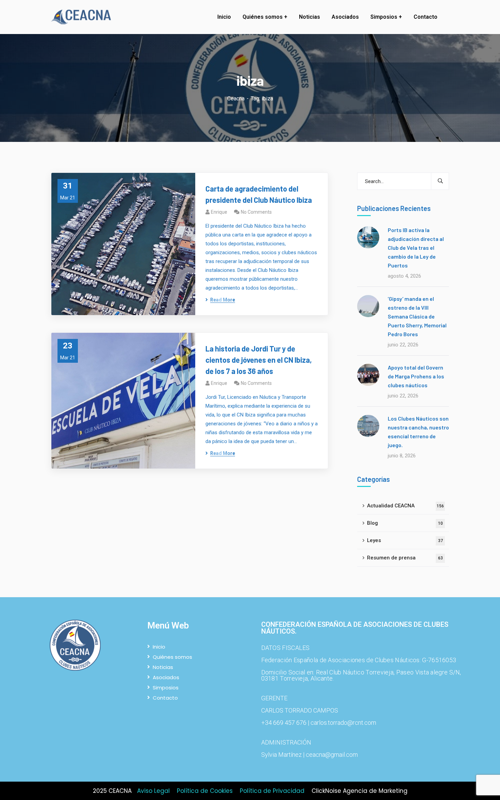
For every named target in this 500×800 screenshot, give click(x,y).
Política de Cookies (205, 791)
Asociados (166, 677)
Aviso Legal (153, 791)
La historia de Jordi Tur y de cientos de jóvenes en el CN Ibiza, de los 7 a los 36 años (258, 359)
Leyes (405, 540)
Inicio (159, 646)
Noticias (163, 667)
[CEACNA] (83, 17)
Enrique (219, 212)
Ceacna (236, 98)
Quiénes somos (172, 656)
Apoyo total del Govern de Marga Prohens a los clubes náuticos (416, 376)
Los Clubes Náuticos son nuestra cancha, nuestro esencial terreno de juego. (418, 431)
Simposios (166, 687)
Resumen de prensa (405, 558)
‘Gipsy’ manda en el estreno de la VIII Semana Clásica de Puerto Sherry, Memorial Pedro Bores (417, 316)
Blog (405, 523)
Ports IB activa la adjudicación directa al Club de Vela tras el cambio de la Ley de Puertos (416, 247)
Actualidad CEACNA (405, 506)
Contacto (165, 697)
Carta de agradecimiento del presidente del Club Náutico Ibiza (258, 194)
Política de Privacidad (272, 791)
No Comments (256, 212)
